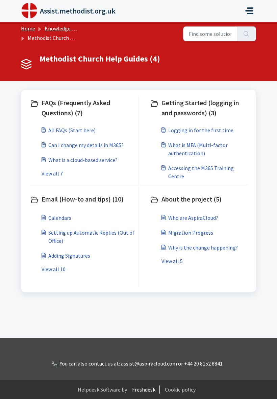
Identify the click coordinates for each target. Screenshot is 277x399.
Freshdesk (143, 389)
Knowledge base (63, 28)
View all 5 (172, 261)
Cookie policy (180, 389)
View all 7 (52, 173)
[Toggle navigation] (249, 11)
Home (28, 28)
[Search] (246, 33)
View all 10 (54, 269)
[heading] (82, 108)
